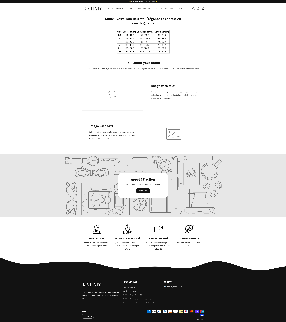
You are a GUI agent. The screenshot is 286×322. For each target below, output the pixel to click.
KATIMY (202, 319)
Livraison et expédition (131, 291)
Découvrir (143, 191)
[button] (193, 8)
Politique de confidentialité (133, 295)
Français (86, 316)
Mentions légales (129, 287)
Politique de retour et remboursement (137, 299)
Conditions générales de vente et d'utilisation (139, 303)
